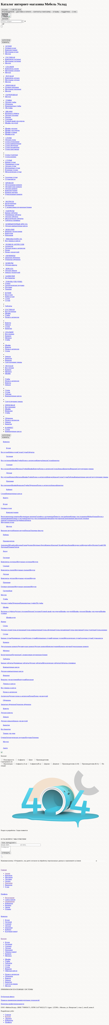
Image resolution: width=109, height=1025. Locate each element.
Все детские (9, 368)
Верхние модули (7, 530)
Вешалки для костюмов (13, 231)
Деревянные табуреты (13, 215)
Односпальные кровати (13, 194)
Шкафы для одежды (12, 130)
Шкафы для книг (11, 128)
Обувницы (9, 104)
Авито (5, 748)
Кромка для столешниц (78, 516)
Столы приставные (12, 149)
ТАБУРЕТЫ (10, 211)
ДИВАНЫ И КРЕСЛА (14, 239)
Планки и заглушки (19, 518)
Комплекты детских (12, 78)
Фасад (5, 551)
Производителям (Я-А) (90, 764)
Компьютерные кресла (13, 396)
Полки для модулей (12, 252)
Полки (7, 250)
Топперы (8, 289)
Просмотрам (8, 764)
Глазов (24, 545)
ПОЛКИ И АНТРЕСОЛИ (15, 244)
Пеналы (8, 117)
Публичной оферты (88, 861)
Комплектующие (11, 50)
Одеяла (7, 283)
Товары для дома (9, 733)
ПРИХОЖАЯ (10, 85)
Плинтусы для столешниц (35, 518)
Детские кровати (11, 188)
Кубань (65, 545)
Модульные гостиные (13, 61)
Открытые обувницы (12, 259)
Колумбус (5, 9)
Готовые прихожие (12, 87)
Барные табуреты (11, 213)
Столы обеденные (11, 145)
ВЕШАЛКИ (10, 229)
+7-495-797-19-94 (15, 9)
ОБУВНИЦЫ (10, 256)
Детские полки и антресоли (15, 248)
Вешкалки (9, 411)
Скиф (100, 545)
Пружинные (9, 205)
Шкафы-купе (10, 134)
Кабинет (9, 489)
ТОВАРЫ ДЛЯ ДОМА (14, 281)
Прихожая (10, 481)
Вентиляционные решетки (10, 516)
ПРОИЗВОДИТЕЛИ (8, 12)
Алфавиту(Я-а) (35, 764)
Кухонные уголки (11, 170)
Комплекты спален (12, 69)
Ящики (3, 622)
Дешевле (56, 764)
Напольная (9, 235)
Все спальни (9, 334)
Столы (7, 298)
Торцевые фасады (36, 530)
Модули (8, 54)
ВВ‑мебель (12, 545)
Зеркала (8, 325)
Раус (91, 545)
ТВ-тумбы (9, 108)
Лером (70, 545)
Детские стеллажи (11, 115)
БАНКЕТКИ (10, 276)
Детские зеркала (11, 270)
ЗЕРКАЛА (9, 268)
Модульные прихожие (13, 89)
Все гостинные (10, 311)
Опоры (95, 516)
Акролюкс (4, 545)
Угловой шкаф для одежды (14, 121)
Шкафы (8, 313)
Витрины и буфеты (12, 113)
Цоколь (28, 520)
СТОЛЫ (9, 138)
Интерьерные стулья (12, 168)
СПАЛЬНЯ (10, 67)
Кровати (8, 336)
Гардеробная (7, 591)
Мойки (89, 516)
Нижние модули (19, 530)
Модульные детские (12, 80)
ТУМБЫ (9, 100)
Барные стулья (10, 162)
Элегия (16, 547)
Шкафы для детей (11, 123)
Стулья (7, 300)
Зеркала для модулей (12, 272)
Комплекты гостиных (13, 59)
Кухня (8, 448)
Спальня (9, 465)
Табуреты (8, 306)
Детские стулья (10, 166)
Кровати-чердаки (11, 192)
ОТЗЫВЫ (56, 12)
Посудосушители (58, 518)
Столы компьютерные (13, 143)
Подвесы (48, 518)
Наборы (6, 535)
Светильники (69, 518)
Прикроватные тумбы (13, 106)
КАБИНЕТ (9, 427)
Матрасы (8, 338)
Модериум (85, 545)
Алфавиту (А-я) (21, 764)
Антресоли (9, 246)
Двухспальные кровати (13, 185)
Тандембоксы (21, 520)
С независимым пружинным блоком (18, 207)
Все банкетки (10, 278)
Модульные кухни (11, 52)
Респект (95, 545)
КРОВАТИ (10, 183)
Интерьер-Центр (39, 545)
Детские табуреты (11, 216)
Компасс (48, 545)
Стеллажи (8, 119)
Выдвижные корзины (28, 516)
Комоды (8, 323)
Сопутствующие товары (14, 401)
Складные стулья (11, 177)
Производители (8, 541)
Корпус (5, 498)
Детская (9, 473)
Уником (11, 547)
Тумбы (7, 315)
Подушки (8, 287)
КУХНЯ (9, 46)
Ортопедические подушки (14, 285)
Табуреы (8, 394)
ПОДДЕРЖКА (65, 12)
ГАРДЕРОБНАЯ (12, 95)
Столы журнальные (12, 142)
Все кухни (9, 295)
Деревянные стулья (12, 164)
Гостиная (9, 456)
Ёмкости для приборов (62, 516)
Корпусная (9, 233)
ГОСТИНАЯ (10, 57)
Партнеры (8, 883)
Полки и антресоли (12, 317)
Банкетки (8, 328)
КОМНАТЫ (5, 42)
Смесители (78, 518)
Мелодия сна (77, 545)
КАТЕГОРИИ (6, 40)
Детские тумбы (10, 102)
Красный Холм (56, 545)
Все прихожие (10, 407)
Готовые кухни (10, 48)
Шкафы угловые (11, 132)
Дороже (47, 764)
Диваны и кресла (9, 684)
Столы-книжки (10, 157)
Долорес (30, 545)
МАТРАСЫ (10, 201)
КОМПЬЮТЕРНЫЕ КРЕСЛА (17, 224)
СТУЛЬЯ (9, 160)
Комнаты (6, 442)
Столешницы (11, 520)
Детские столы (10, 140)
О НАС (74, 12)
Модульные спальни (12, 70)
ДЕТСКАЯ (10, 76)
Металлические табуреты (14, 218)
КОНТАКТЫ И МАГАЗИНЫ (42, 12)
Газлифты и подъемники (45, 516)
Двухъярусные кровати (13, 187)
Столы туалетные (11, 155)
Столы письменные (12, 147)
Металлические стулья (13, 172)
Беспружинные (10, 203)
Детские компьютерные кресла (16, 226)
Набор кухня (9, 297)
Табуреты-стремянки (12, 220)
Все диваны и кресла (12, 241)
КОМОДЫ (9, 263)
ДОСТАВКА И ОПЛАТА (23, 12)
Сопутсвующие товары (13, 362)
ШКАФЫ (9, 111)
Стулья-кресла (10, 179)
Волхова (19, 545)
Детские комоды (11, 265)
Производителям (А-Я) (70, 764)
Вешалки (8, 360)
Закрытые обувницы (12, 257)
